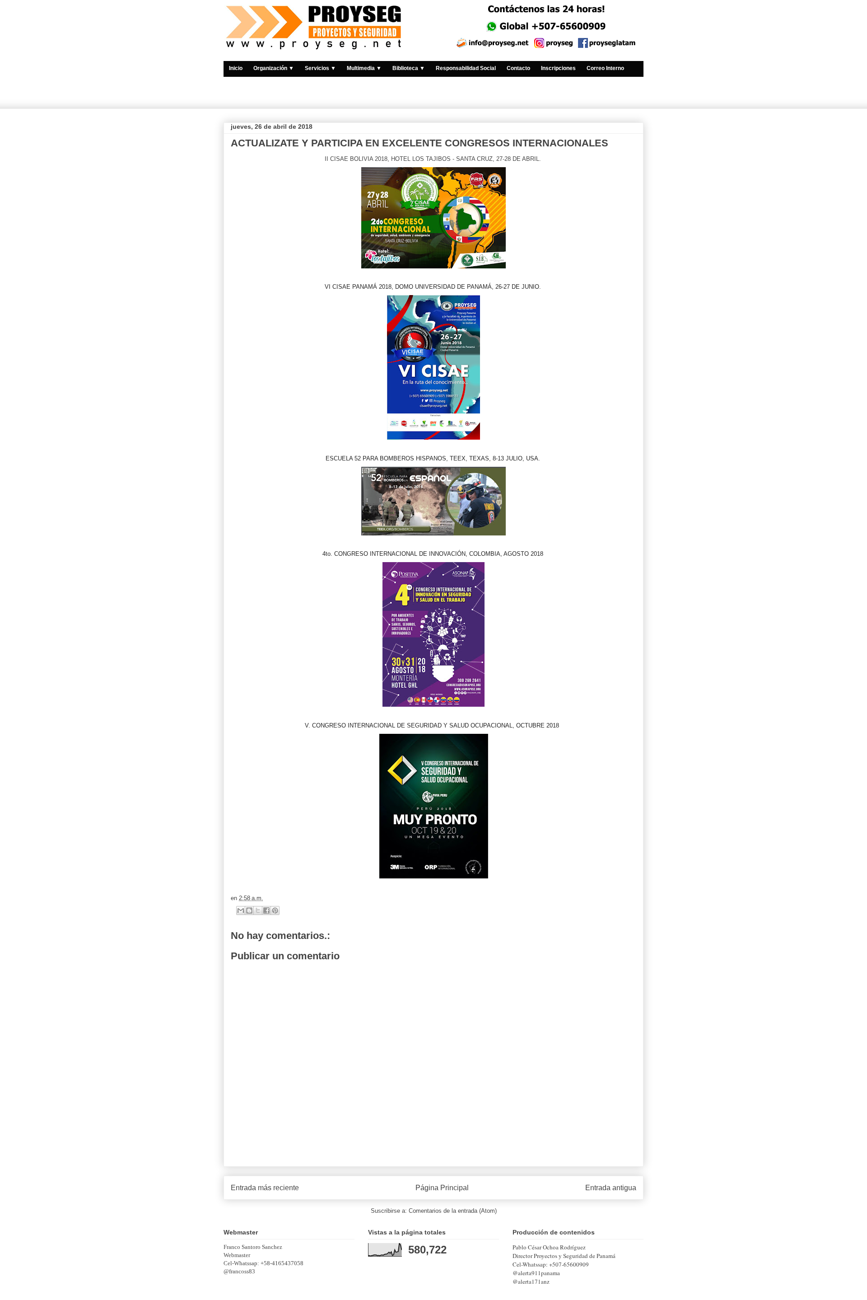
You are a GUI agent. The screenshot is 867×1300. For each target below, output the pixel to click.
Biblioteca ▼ (408, 68)
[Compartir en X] (257, 910)
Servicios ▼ (320, 68)
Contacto (518, 68)
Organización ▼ (273, 68)
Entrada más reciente (265, 1188)
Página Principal (442, 1188)
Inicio (235, 68)
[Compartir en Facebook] (266, 910)
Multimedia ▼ (364, 68)
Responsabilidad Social (466, 68)
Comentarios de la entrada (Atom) (453, 1210)
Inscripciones (558, 68)
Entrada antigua (610, 1188)
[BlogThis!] (249, 910)
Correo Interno (605, 68)
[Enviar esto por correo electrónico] (240, 910)
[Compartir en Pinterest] (275, 910)
